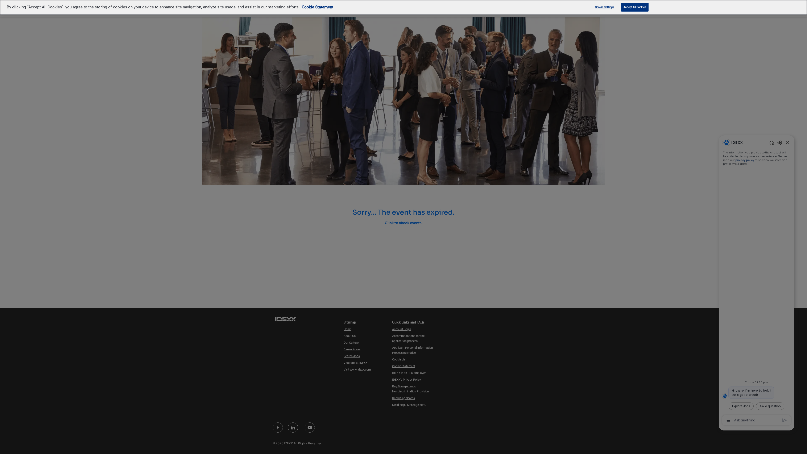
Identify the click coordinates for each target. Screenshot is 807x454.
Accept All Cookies (635, 7)
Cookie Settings (604, 7)
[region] (403, 7)
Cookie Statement (317, 7)
